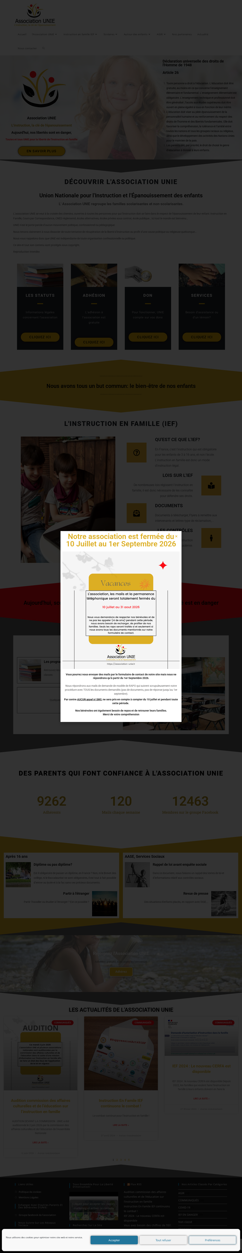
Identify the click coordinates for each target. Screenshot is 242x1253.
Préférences (212, 1240)
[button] (176, 536)
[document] (121, 626)
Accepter (114, 1240)
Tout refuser (163, 1240)
